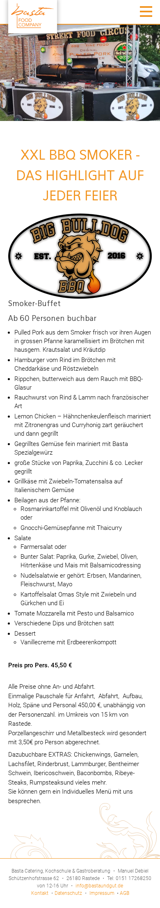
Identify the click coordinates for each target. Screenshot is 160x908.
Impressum (102, 893)
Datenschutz (68, 893)
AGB (124, 893)
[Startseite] (32, 16)
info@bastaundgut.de (99, 886)
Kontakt (39, 893)
